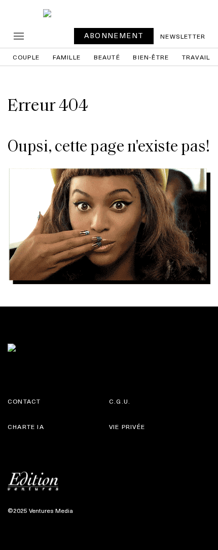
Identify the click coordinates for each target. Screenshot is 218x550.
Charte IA (26, 426)
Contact (24, 401)
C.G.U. (119, 401)
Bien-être (151, 57)
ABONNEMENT (113, 35)
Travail (196, 57)
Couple (26, 57)
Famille (67, 57)
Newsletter (182, 36)
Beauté (107, 57)
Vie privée (127, 426)
